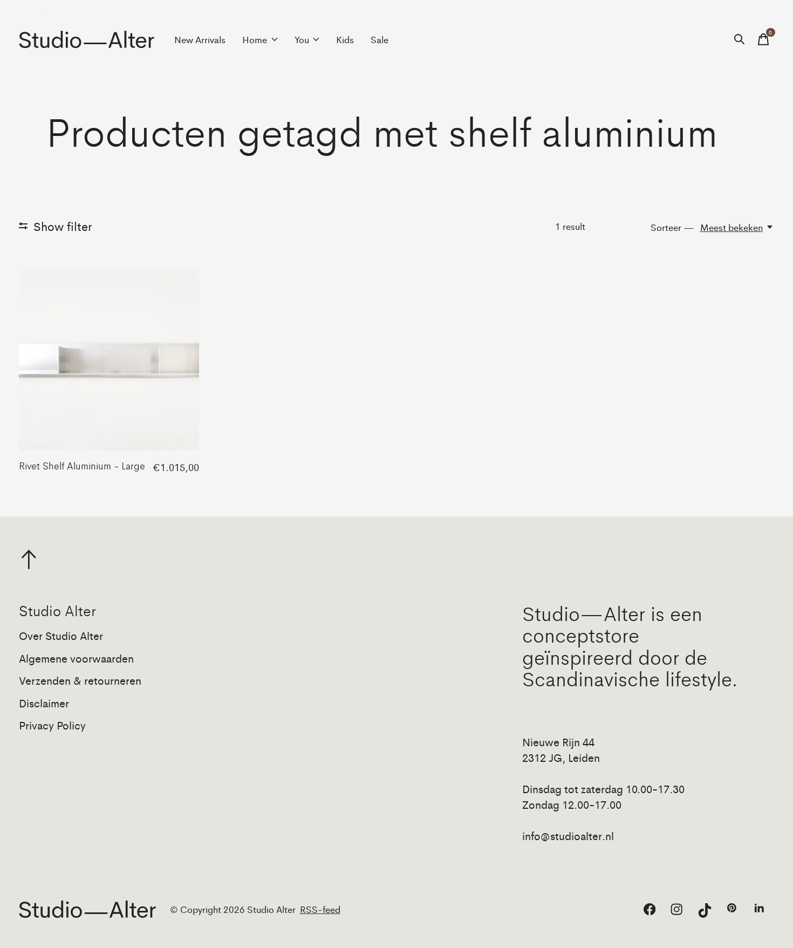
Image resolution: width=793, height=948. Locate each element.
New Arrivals (199, 39)
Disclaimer (44, 703)
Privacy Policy (52, 725)
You (302, 39)
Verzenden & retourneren (80, 680)
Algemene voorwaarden (76, 658)
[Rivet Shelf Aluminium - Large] (109, 360)
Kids (345, 39)
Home (254, 39)
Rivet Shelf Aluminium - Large (82, 465)
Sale (379, 39)
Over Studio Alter (61, 635)
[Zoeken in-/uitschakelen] (739, 39)
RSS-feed (320, 909)
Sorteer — (672, 227)
